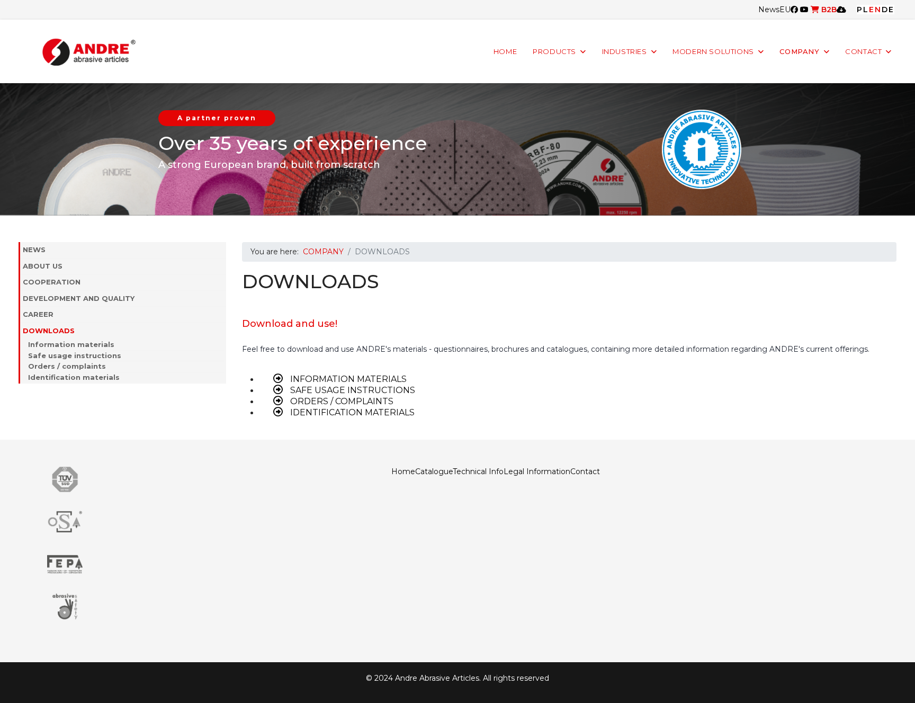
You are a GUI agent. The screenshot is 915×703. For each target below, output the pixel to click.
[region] (457, 149)
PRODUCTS (554, 51)
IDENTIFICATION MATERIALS (351, 412)
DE (888, 9)
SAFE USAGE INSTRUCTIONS (351, 390)
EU (785, 9)
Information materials (71, 344)
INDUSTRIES (624, 51)
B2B (828, 9)
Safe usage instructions (74, 355)
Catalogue (434, 471)
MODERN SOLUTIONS (713, 51)
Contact (585, 471)
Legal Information (537, 471)
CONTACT (863, 51)
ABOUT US (42, 266)
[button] (221, 266)
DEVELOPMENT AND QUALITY (78, 298)
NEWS (34, 249)
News (768, 9)
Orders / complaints (67, 366)
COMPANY (799, 51)
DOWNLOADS (49, 330)
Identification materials (74, 377)
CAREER (38, 314)
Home (403, 471)
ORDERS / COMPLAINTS (340, 401)
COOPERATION (51, 282)
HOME (505, 51)
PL (863, 9)
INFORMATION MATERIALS (347, 379)
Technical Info (478, 471)
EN (875, 9)
